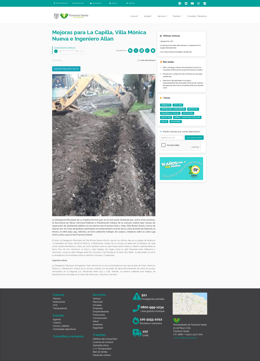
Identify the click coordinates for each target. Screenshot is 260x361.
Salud (164, 121)
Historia (56, 294)
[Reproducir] (56, 51)
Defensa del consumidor (105, 334)
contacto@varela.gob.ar (185, 333)
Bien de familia (100, 347)
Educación (188, 113)
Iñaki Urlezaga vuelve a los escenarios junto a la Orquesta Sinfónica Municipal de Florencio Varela (182, 68)
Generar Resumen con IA (66, 68)
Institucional (59, 297)
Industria (166, 117)
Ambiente (165, 105)
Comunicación (100, 313)
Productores (99, 310)
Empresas (98, 303)
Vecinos (97, 294)
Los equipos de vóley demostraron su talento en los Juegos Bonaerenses (180, 46)
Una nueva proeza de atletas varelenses (176, 52)
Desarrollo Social (170, 113)
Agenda (57, 314)
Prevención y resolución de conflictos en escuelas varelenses (182, 75)
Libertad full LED (166, 41)
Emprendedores (101, 307)
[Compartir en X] (136, 50)
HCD (55, 300)
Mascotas (98, 297)
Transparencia (60, 303)
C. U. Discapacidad (102, 344)
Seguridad (176, 121)
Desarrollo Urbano (102, 350)
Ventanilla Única (101, 340)
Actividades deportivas (64, 324)
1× (81, 51)
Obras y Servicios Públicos (187, 117)
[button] (59, 142)
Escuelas (97, 300)
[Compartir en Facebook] (130, 50)
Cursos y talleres (61, 321)
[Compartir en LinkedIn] (141, 50)
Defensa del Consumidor (173, 109)
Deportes (193, 109)
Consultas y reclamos (68, 331)
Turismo (57, 318)
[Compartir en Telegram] (153, 50)
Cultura (178, 105)
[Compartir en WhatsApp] (147, 50)
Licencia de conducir (103, 337)
